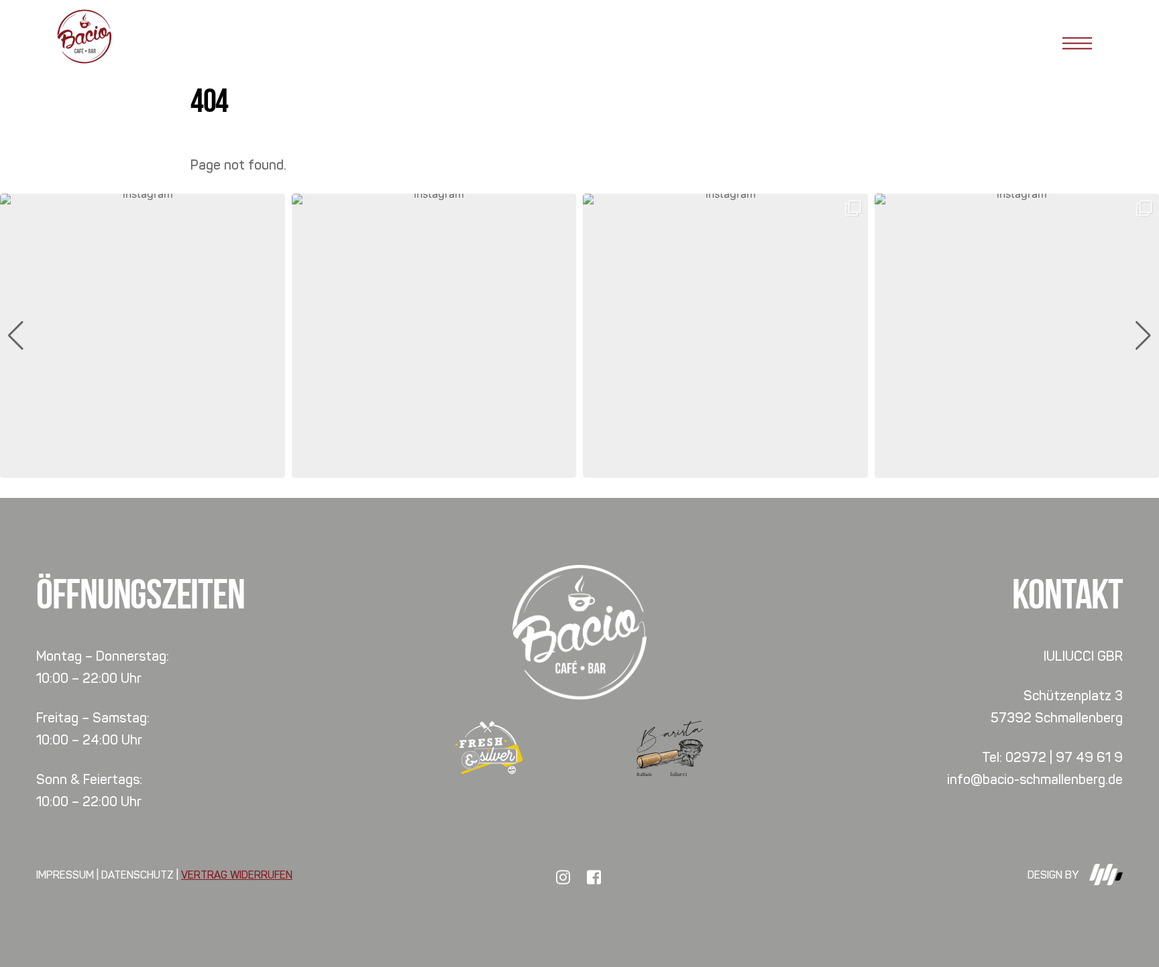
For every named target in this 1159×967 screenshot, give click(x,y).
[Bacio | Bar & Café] (84, 59)
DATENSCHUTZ (137, 874)
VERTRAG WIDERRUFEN (236, 874)
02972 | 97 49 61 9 (1064, 757)
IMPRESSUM (65, 874)
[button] (579, 468)
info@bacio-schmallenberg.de (1035, 779)
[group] (142, 336)
